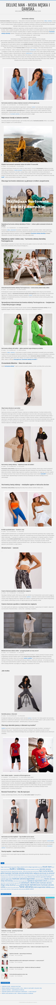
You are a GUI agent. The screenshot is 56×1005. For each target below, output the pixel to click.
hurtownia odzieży (14, 114)
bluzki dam (47, 867)
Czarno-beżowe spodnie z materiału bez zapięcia (16, 591)
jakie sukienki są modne (11, 876)
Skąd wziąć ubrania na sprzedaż (10, 408)
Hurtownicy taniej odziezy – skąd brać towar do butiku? (17, 464)
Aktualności (21, 166)
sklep (8, 230)
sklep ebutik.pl (11, 885)
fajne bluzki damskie (34, 871)
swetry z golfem (28, 658)
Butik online (29, 53)
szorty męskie (32, 838)
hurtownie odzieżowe (23, 104)
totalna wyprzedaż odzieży (42, 887)
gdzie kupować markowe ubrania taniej (15, 873)
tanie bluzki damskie (28, 885)
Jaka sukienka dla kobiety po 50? (30, 875)
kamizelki (43, 473)
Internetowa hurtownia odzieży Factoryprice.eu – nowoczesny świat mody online (25, 287)
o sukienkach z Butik (27, 883)
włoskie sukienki (30, 889)
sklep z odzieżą (48, 21)
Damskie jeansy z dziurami (9, 714)
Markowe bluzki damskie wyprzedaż (37, 877)
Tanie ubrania (26, 886)
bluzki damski (6, 869)
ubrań (33, 107)
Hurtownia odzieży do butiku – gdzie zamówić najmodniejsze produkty (22, 348)
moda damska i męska (25, 777)
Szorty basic (21, 531)
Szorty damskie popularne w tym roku (18, 974)
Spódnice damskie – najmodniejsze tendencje (20, 953)
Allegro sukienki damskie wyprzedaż (8, 867)
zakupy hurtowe (22, 289)
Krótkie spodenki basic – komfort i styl (12, 529)
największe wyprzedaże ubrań (37, 881)
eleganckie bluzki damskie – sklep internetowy (21, 871)
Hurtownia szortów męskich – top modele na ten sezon (17, 836)
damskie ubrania (45, 869)
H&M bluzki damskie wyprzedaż (16, 875)
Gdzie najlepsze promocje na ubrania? (42, 873)
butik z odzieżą (17, 868)
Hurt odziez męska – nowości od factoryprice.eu (15, 775)
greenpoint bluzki (4, 875)
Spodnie (3, 728)
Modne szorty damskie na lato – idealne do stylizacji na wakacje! (24, 967)
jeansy (29, 718)
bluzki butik (40, 867)
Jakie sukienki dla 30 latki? (42, 875)
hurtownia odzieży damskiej (38, 233)
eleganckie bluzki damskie (6, 871)
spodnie (29, 596)
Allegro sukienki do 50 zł (22, 867)
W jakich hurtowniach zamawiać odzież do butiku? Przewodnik (19, 164)
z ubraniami (33, 49)
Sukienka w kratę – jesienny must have (12, 930)
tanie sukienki (8, 887)
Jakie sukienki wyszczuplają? (21, 877)
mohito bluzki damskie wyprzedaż (20, 881)
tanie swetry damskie (15, 887)
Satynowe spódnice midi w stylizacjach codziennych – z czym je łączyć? (26, 960)
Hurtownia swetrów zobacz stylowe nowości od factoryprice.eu (20, 103)
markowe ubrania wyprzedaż (23, 879)
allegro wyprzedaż (33, 867)
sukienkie (18, 885)
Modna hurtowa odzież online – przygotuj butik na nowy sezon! (20, 650)
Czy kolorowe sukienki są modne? (32, 869)
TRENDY (32, 777)
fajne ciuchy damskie (46, 871)
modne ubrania (18, 170)
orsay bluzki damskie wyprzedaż (12, 883)
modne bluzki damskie (39, 879)
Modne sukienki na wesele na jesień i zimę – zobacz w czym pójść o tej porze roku (29, 946)
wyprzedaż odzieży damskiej (20, 889)
